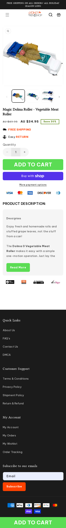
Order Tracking (12, 452)
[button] (7, 15)
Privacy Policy (12, 387)
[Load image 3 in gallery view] (47, 96)
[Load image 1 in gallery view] (18, 96)
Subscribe (14, 486)
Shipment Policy (13, 395)
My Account (11, 427)
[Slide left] (7, 97)
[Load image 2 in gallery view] (33, 96)
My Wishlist (10, 443)
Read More (18, 267)
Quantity (9, 144)
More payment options (33, 184)
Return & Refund (13, 403)
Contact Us (10, 346)
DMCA (7, 354)
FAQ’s (6, 338)
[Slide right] (59, 97)
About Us (9, 330)
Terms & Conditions (16, 378)
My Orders (9, 435)
